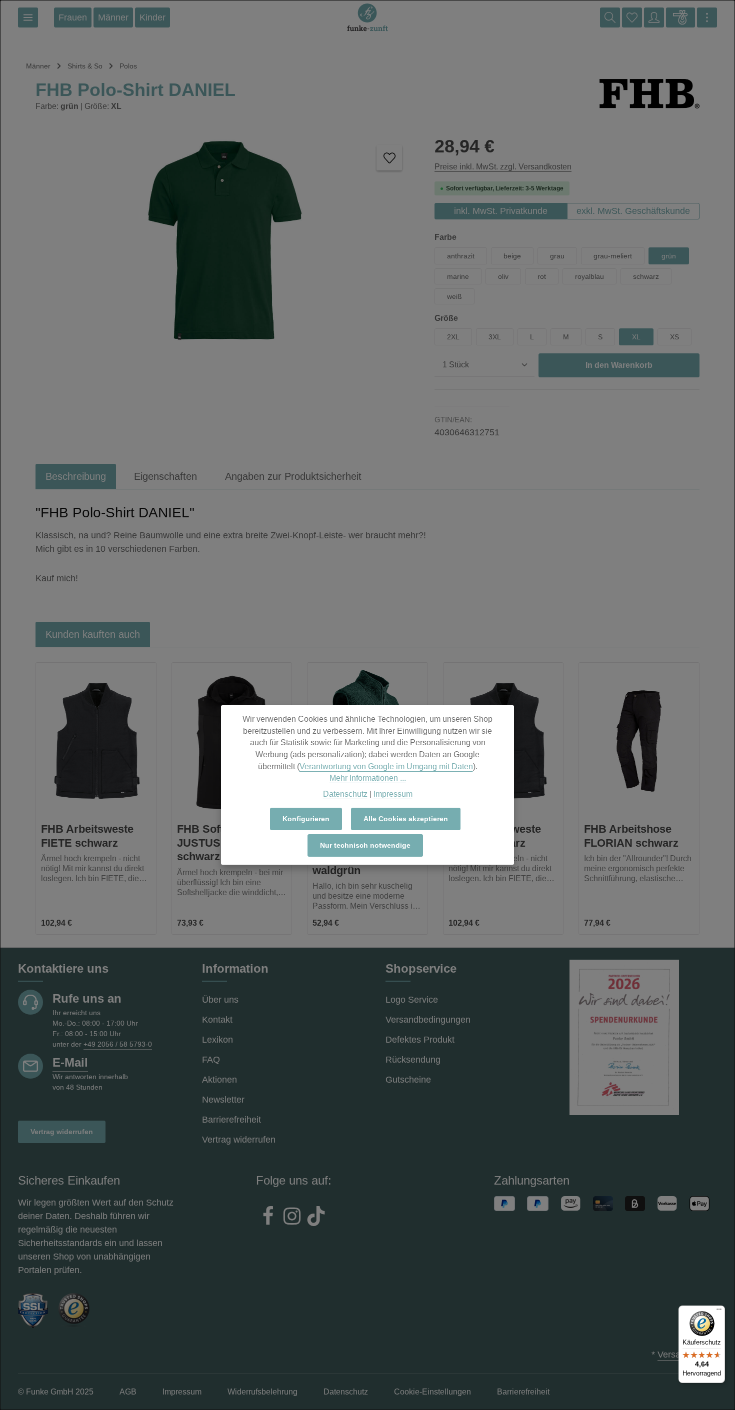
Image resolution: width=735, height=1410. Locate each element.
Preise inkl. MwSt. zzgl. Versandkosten (503, 166)
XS (674, 337)
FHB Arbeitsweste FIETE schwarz (87, 836)
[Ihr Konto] (654, 17)
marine (458, 276)
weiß (454, 296)
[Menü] (28, 17)
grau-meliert (613, 256)
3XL (494, 337)
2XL (453, 337)
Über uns (220, 1000)
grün (669, 256)
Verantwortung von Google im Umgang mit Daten (386, 766)
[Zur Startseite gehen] (367, 17)
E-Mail (70, 1062)
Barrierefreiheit (231, 1120)
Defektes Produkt (420, 1040)
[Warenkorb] (680, 17)
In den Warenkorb (619, 365)
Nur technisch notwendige (365, 845)
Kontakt (217, 1020)
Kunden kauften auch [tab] (93, 634)
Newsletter (223, 1100)
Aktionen (219, 1080)
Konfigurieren (306, 819)
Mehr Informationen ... (368, 778)
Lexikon (217, 1040)
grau (557, 256)
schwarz (646, 276)
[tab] (76, 476)
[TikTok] (316, 1217)
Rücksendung (413, 1060)
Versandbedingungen (428, 1020)
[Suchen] (610, 17)
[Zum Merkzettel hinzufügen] (389, 157)
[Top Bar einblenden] (707, 17)
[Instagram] (292, 1217)
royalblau (589, 276)
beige (512, 256)
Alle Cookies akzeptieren (406, 819)
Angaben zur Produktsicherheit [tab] (293, 476)
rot (542, 276)
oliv (503, 276)
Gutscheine (408, 1080)
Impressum (393, 793)
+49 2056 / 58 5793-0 (118, 1044)
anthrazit (460, 256)
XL (636, 337)
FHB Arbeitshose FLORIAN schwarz (631, 836)
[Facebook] (268, 1217)
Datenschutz (345, 793)
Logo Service (412, 1000)
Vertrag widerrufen (61, 1132)
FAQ (211, 1060)
